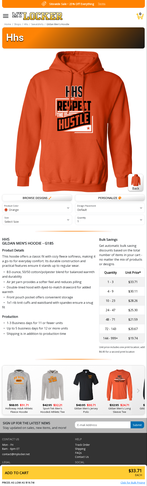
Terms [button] (101, 3)
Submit (137, 425)
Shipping (80, 449)
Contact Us (82, 457)
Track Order (82, 445)
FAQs (78, 453)
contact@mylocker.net (16, 454)
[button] (5, 16)
